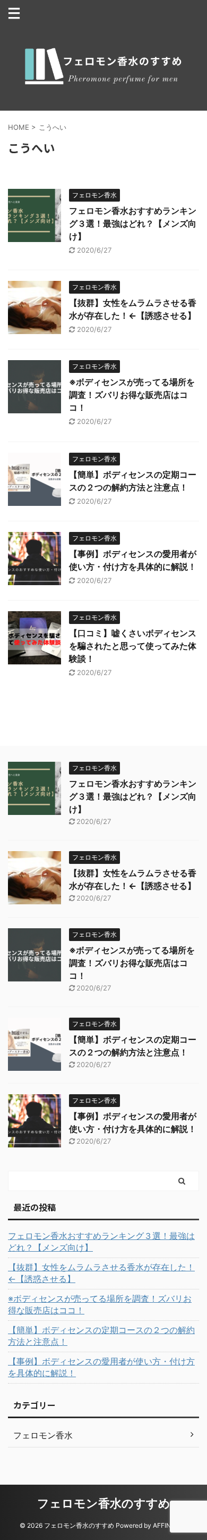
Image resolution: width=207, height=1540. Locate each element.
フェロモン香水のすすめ (103, 1503)
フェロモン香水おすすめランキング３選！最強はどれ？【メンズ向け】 (132, 223)
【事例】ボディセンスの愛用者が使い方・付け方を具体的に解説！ (101, 1367)
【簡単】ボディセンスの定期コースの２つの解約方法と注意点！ (101, 1336)
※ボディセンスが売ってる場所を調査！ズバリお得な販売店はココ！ (132, 395)
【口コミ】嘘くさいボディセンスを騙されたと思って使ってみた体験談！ (132, 646)
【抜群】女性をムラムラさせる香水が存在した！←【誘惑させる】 (101, 1273)
